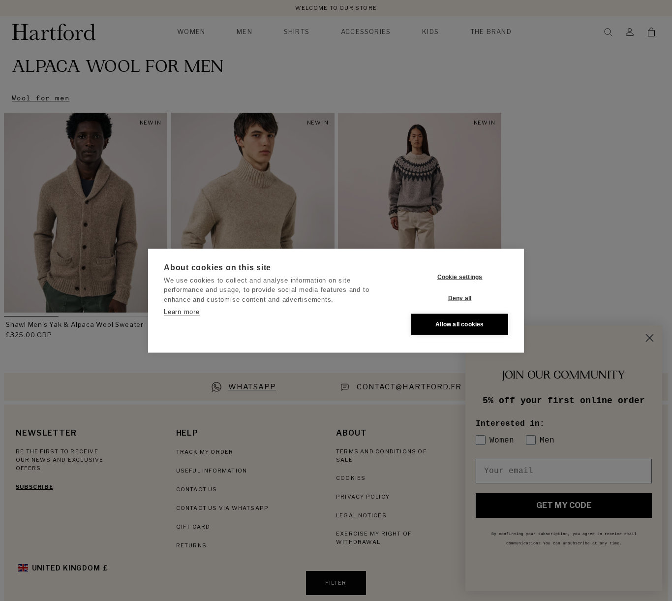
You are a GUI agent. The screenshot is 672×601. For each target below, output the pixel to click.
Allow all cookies (459, 324)
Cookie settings (460, 277)
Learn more (182, 312)
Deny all (460, 298)
